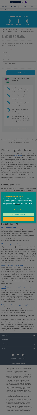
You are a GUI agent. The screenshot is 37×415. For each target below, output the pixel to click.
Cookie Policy (17, 204)
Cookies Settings (18, 209)
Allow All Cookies (18, 218)
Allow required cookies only (18, 214)
